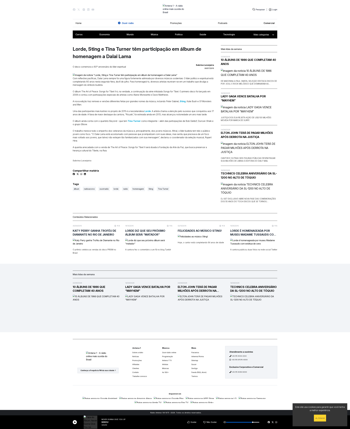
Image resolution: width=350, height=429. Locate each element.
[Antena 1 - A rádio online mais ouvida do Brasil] (175, 9)
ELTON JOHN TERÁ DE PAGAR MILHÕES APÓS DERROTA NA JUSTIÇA (247, 135)
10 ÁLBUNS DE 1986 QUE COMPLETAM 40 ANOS (248, 62)
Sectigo (194, 368)
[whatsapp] (276, 422)
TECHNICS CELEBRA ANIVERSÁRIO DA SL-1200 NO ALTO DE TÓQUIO (249, 175)
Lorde (148, 111)
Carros (78, 34)
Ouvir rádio (128, 23)
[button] (74, 9)
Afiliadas (135, 364)
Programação (167, 356)
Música (154, 34)
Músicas (165, 368)
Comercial (269, 23)
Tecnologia (229, 34)
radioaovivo (89, 189)
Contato (135, 372)
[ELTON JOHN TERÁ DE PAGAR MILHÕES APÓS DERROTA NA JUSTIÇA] (249, 148)
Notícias (135, 356)
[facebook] (269, 422)
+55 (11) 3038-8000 (239, 372)
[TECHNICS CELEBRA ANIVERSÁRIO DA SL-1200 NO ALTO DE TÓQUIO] (249, 188)
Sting (183, 101)
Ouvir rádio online (169, 352)
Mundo (130, 34)
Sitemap (194, 360)
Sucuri (193, 364)
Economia (105, 34)
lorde (116, 189)
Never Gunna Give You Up (113, 419)
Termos (194, 376)
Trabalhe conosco (139, 376)
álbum (76, 189)
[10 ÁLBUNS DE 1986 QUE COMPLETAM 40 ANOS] (249, 73)
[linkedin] (85, 174)
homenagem (138, 189)
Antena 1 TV (167, 360)
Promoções (176, 23)
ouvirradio (104, 189)
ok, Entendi (320, 418)
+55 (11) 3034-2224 (239, 356)
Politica (179, 34)
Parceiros (195, 352)
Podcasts (222, 23)
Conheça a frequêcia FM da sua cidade (97, 370)
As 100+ (165, 372)
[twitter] (273, 422)
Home (78, 23)
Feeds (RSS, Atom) (198, 372)
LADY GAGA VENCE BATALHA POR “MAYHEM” (243, 98)
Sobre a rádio (137, 352)
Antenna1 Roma (197, 356)
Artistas (165, 364)
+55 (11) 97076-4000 (240, 360)
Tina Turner (134, 121)
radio (125, 189)
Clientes (135, 368)
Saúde (203, 34)
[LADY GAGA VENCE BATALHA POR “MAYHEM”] (249, 109)
